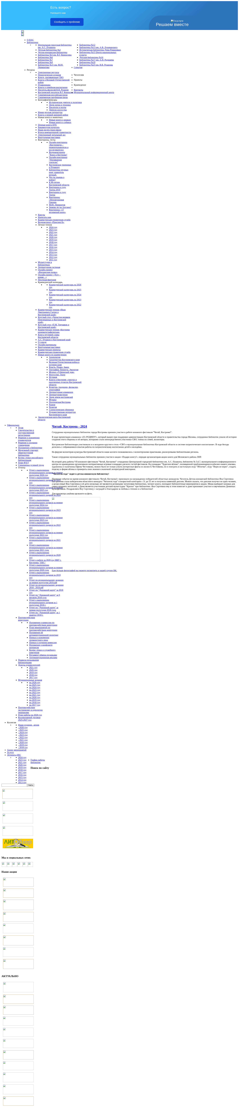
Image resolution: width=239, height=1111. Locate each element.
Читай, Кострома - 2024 (69, 426)
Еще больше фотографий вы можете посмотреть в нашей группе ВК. (84, 570)
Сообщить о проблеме (67, 22)
